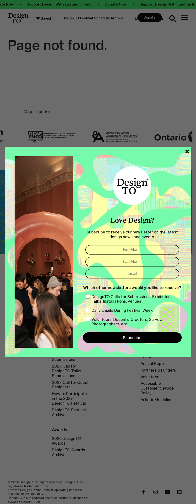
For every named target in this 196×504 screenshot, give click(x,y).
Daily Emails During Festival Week (122, 310)
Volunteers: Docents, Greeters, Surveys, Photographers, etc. (128, 321)
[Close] (187, 151)
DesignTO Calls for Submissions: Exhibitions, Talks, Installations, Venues (132, 299)
